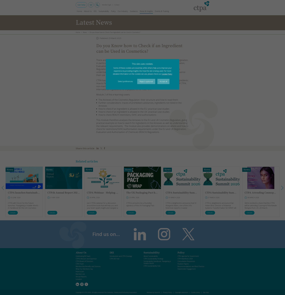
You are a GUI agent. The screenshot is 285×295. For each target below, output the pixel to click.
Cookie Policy (167, 74)
